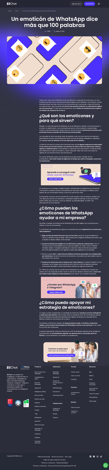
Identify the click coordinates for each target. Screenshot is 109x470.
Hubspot (55, 417)
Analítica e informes (40, 406)
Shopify (55, 414)
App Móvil (37, 421)
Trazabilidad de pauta (39, 378)
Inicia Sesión (90, 4)
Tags (36, 413)
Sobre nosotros (75, 407)
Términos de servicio (57, 456)
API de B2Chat (93, 397)
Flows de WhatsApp (38, 383)
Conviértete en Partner (75, 393)
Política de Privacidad (44, 456)
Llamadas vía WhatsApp (38, 429)
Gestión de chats (40, 399)
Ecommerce (56, 391)
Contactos (38, 434)
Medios (91, 375)
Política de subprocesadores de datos (54, 460)
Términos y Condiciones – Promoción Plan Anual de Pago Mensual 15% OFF (54, 466)
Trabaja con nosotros (74, 411)
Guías (90, 379)
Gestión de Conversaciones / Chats (58, 382)
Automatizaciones (58, 395)
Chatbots (37, 437)
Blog (90, 372)
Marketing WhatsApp (56, 372)
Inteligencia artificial (40, 391)
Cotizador (74, 379)
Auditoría (37, 402)
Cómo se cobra (75, 375)
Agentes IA (38, 388)
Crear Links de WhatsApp (93, 389)
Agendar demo (76, 4)
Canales (37, 410)
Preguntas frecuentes (92, 383)
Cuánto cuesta (75, 372)
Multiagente (38, 417)
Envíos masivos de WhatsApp (40, 372)
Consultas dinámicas (37, 442)
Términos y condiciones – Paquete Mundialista (54, 463)
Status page (92, 401)
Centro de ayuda (94, 393)
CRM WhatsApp (57, 388)
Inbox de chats (39, 395)
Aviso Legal (68, 456)
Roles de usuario (39, 425)
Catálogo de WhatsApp (56, 409)
